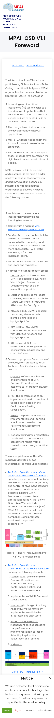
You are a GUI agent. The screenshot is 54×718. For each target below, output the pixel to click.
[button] (49, 678)
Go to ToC (18, 65)
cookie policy (37, 702)
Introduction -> (35, 65)
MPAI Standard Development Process (26, 227)
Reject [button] (18, 710)
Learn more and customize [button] (38, 710)
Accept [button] (7, 710)
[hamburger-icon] (48, 16)
